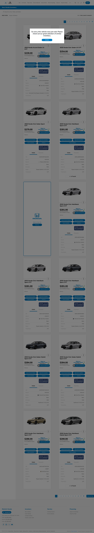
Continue (47, 40)
